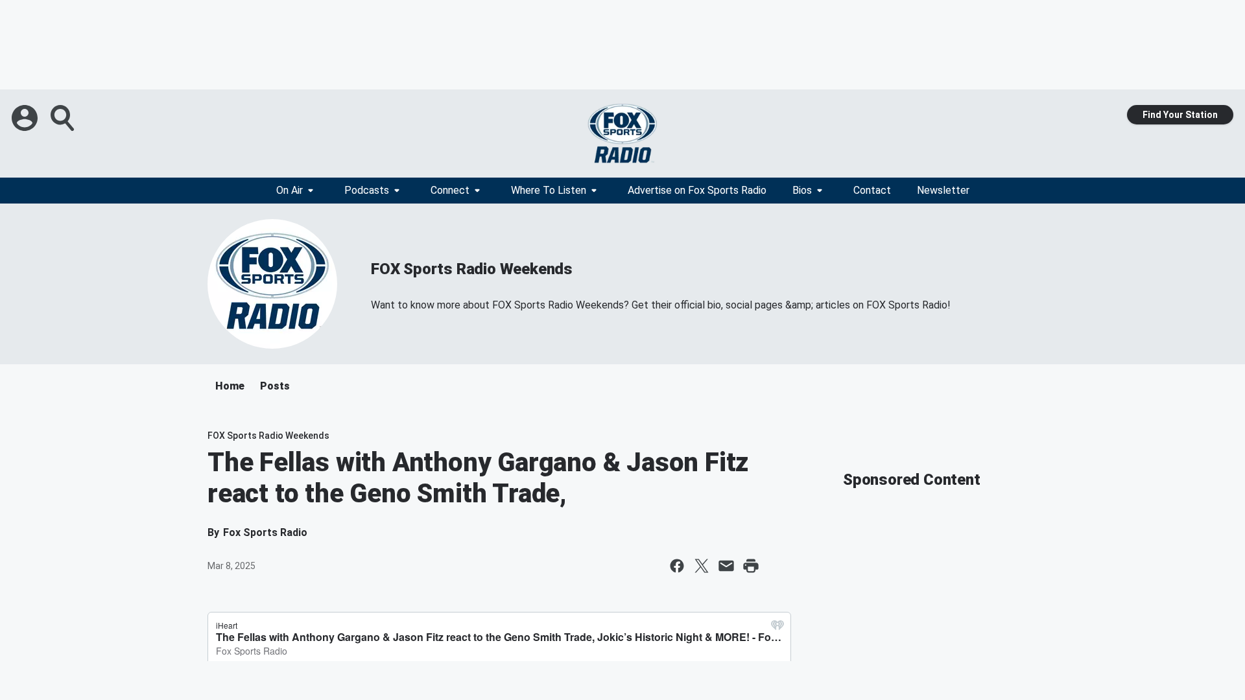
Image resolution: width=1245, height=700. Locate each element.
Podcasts (366, 190)
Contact (872, 190)
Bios (802, 190)
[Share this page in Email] (726, 566)
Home (229, 386)
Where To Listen (548, 190)
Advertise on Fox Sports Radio (697, 190)
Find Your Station (1180, 115)
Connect (450, 190)
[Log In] (26, 118)
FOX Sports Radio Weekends (472, 269)
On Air (289, 190)
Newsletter (943, 190)
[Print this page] (751, 566)
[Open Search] (64, 118)
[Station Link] (622, 133)
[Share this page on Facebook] (677, 566)
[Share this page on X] (702, 566)
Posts (275, 386)
